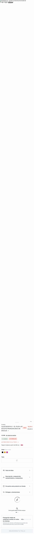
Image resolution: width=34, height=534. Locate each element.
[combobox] (17, 461)
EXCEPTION (3, 424)
